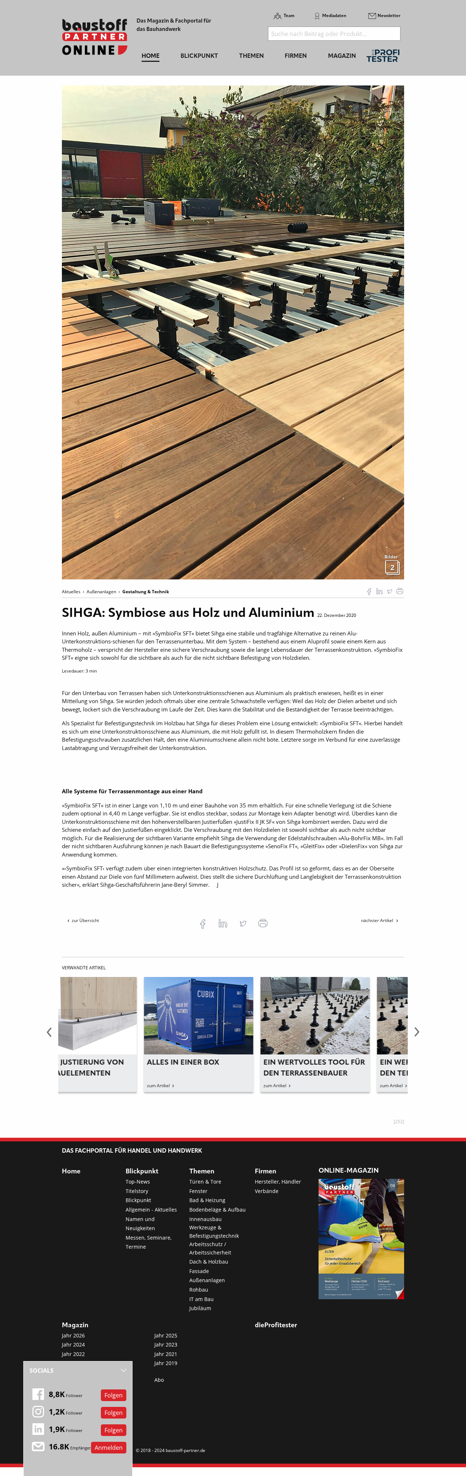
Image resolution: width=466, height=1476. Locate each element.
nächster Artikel (377, 920)
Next (417, 1036)
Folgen (113, 1395)
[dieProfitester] (383, 57)
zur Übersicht (85, 920)
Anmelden (109, 1448)
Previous (49, 1036)
